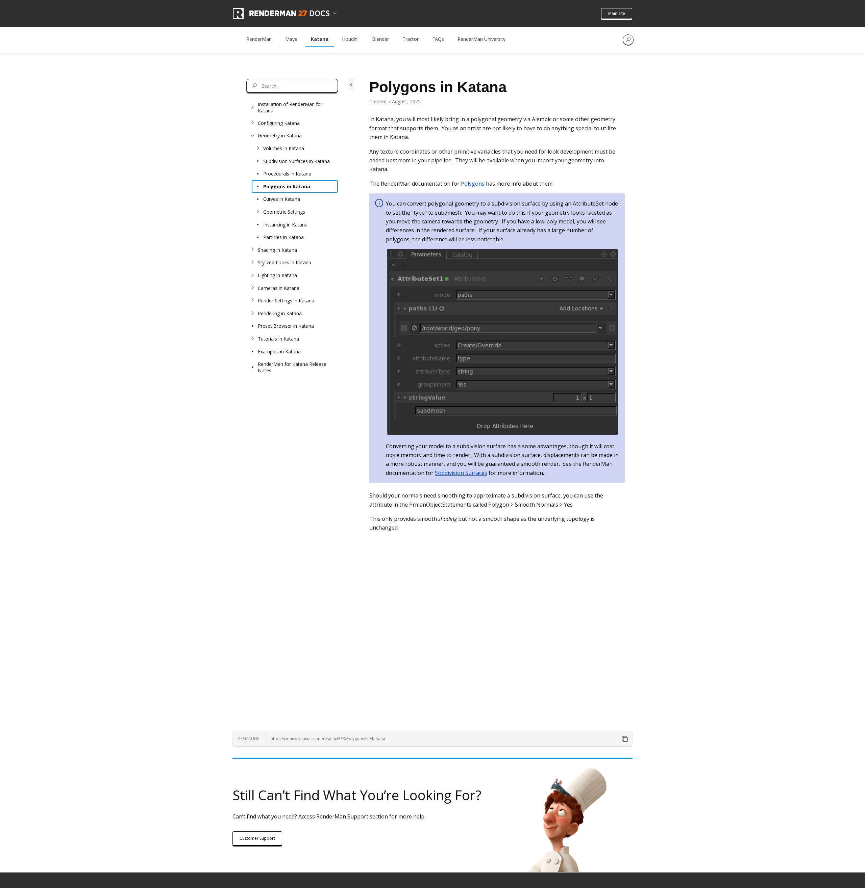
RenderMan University (481, 39)
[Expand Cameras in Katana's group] (252, 287)
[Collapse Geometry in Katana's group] (252, 135)
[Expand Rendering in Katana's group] (252, 313)
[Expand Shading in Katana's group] (252, 249)
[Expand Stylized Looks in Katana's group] (252, 262)
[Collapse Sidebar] (351, 390)
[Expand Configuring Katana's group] (252, 122)
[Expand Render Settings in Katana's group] (252, 300)
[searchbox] (292, 85)
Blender (380, 39)
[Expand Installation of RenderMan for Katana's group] (252, 107)
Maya (291, 39)
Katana (319, 39)
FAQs (438, 39)
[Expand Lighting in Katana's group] (252, 275)
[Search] (628, 39)
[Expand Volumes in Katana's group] (257, 148)
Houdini (350, 39)
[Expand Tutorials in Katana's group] (252, 338)
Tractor (410, 39)
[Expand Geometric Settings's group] (257, 212)
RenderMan (259, 39)
